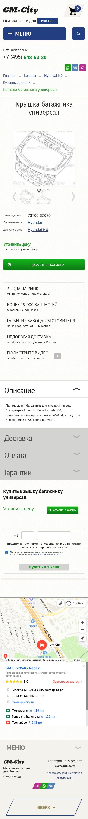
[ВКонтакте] (75, 67)
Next (73, 197)
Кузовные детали (16, 82)
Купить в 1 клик (44, 567)
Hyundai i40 (53, 76)
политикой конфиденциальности (45, 554)
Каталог (30, 76)
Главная (9, 76)
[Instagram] (82, 67)
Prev (15, 197)
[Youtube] (68, 67)
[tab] (44, 389)
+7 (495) (25, 57)
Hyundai (35, 222)
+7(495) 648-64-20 (64, 766)
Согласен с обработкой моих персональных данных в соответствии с (37, 553)
